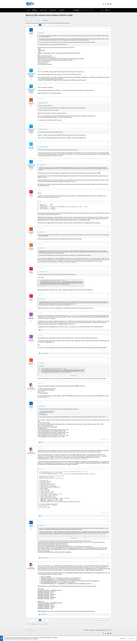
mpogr (28, 17)
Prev (28, 25)
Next (52, 25)
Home (106, 630)
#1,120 (108, 563)
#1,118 (108, 447)
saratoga (31, 147)
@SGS (48, 93)
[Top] (108, 630)
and (44, 353)
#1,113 (108, 313)
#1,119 (108, 521)
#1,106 (108, 142)
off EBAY (71, 315)
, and (44, 557)
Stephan (31, 387)
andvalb (31, 32)
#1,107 (108, 160)
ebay (74, 154)
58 (44, 25)
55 (37, 25)
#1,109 (108, 227)
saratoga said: (42, 164)
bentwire (31, 317)
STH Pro (30, 630)
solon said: (41, 232)
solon (31, 194)
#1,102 (108, 69)
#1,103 (108, 85)
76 (49, 25)
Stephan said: (41, 406)
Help (103, 630)
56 (40, 25)
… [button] (33, 25)
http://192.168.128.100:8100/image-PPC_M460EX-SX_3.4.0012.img (71, 458)
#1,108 (108, 190)
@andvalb (52, 565)
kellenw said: (41, 298)
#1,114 (108, 335)
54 (35, 25)
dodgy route (31, 103)
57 (42, 25)
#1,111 (108, 267)
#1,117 (108, 402)
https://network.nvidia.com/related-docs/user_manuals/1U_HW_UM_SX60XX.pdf (57, 262)
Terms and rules (92, 630)
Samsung (56, 579)
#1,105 (108, 125)
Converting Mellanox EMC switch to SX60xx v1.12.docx (52, 280)
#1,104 (108, 98)
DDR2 (44, 576)
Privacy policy (99, 630)
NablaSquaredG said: (43, 102)
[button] (38, 10)
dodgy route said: (42, 129)
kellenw (31, 248)
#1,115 (108, 358)
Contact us (86, 630)
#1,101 (108, 28)
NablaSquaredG (31, 73)
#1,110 (108, 243)
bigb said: (41, 32)
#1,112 (108, 294)
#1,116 (108, 383)
